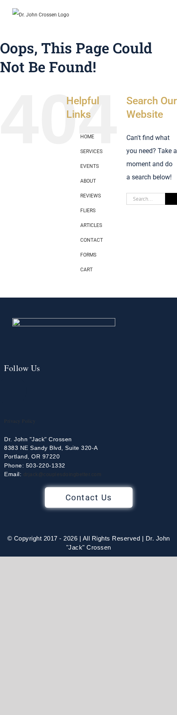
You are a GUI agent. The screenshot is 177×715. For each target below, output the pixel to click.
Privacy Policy (19, 420)
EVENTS (89, 166)
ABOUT (88, 181)
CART (86, 270)
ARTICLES (91, 225)
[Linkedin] (41, 391)
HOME (87, 137)
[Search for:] (145, 198)
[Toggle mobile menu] (161, 26)
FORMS (88, 255)
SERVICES (91, 151)
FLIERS (87, 210)
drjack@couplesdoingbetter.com (62, 474)
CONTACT (91, 240)
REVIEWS (90, 196)
